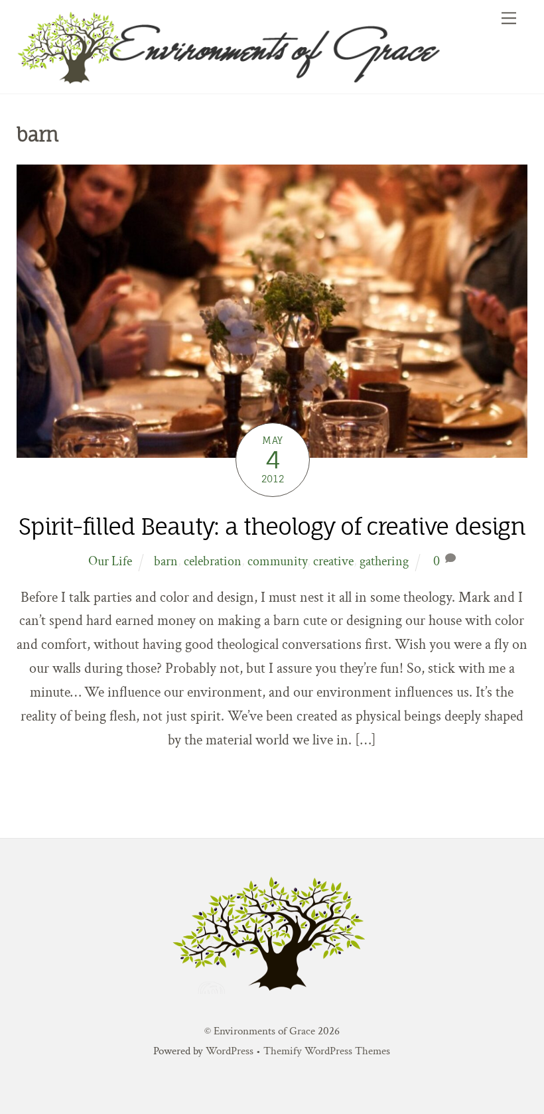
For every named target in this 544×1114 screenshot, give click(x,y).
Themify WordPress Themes (326, 1051)
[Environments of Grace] (269, 79)
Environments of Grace (264, 1031)
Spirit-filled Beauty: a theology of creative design (272, 526)
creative (333, 561)
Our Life (110, 561)
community (277, 561)
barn (166, 561)
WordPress (229, 1051)
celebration (212, 561)
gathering (384, 561)
